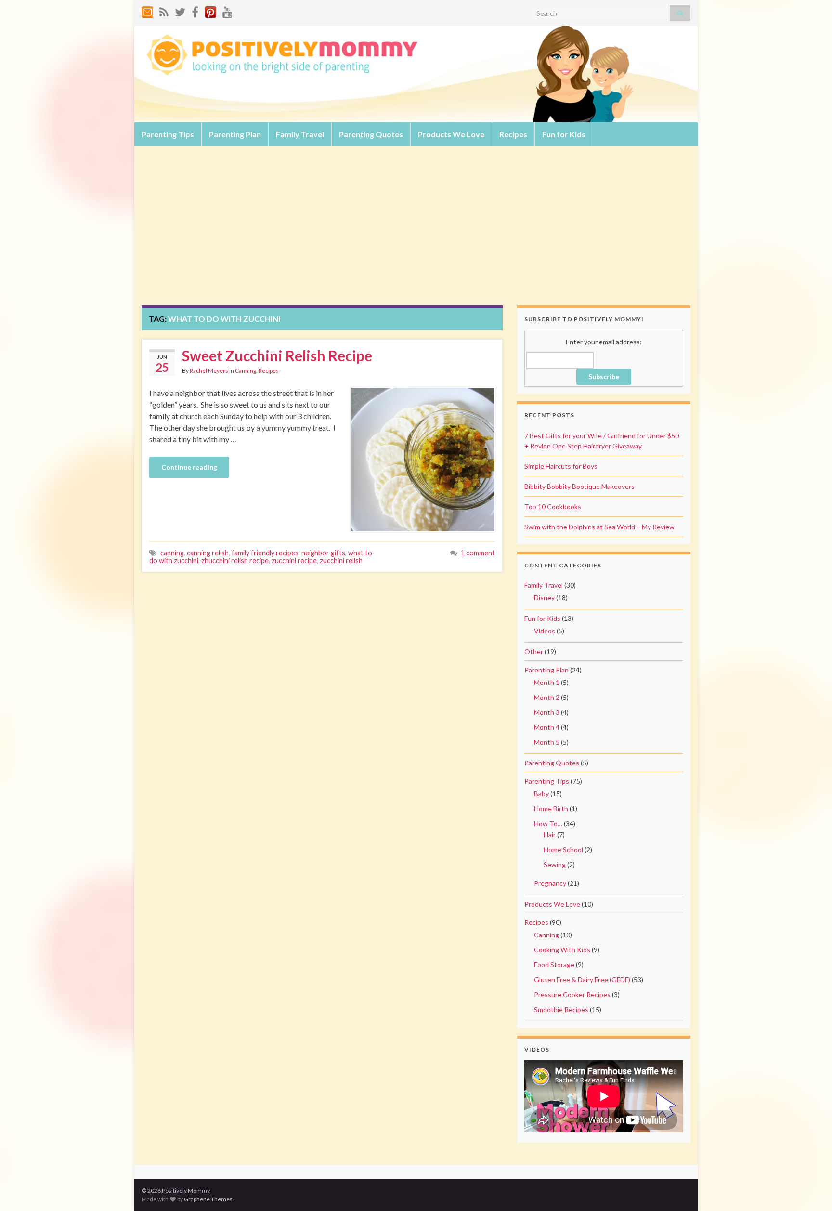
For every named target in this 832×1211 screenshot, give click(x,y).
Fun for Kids (563, 134)
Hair (550, 834)
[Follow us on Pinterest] (210, 10)
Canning (245, 370)
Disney (544, 597)
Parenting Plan (235, 134)
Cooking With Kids (562, 950)
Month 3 (546, 712)
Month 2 (546, 697)
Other (533, 651)
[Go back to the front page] (416, 74)
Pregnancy (550, 883)
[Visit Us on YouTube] (227, 10)
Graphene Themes (208, 1199)
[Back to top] (810, 1189)
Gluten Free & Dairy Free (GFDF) (582, 979)
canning (172, 553)
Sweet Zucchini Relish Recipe (277, 355)
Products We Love (451, 134)
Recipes (513, 134)
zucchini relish (341, 560)
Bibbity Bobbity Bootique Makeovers (579, 486)
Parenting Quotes (371, 134)
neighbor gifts (323, 553)
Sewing (555, 864)
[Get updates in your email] (147, 10)
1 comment (478, 553)
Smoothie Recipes (561, 1009)
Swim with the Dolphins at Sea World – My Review (599, 527)
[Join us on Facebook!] (195, 10)
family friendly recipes (265, 553)
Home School (563, 849)
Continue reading (189, 467)
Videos (544, 631)
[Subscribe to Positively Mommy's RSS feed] (164, 10)
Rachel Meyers (209, 370)
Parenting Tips (168, 134)
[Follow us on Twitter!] (180, 10)
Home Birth (551, 808)
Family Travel (300, 134)
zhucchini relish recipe (235, 560)
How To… (548, 823)
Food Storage (554, 965)
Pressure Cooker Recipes (572, 994)
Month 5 (546, 742)
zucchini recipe (294, 560)
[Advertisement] (416, 233)
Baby (541, 794)
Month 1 (546, 682)
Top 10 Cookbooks (552, 506)
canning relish (208, 553)
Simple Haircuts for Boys (561, 466)
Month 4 (546, 727)
